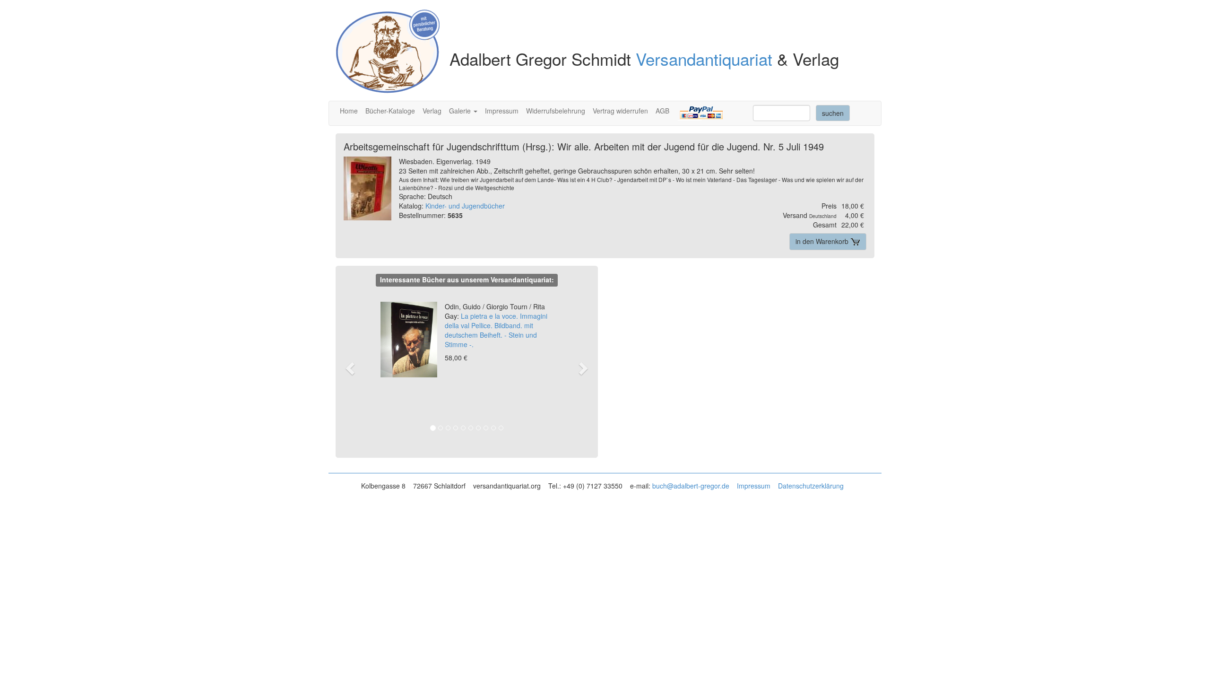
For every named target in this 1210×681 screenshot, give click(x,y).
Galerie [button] (461, 110)
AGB (662, 110)
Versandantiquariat (704, 58)
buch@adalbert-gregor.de (690, 485)
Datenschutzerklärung (811, 485)
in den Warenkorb (822, 241)
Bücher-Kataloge (390, 110)
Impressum (502, 110)
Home (349, 110)
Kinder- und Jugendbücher (465, 205)
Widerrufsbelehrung (555, 110)
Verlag (432, 110)
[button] (355, 368)
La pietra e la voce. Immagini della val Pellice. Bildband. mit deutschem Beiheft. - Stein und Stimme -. (496, 325)
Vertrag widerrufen (620, 110)
